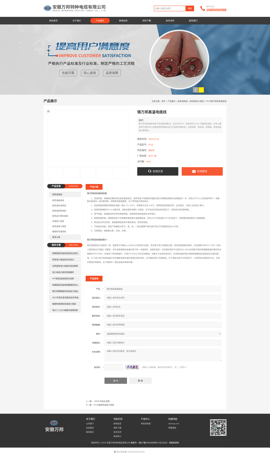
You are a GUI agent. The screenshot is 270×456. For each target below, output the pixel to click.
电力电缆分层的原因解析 (63, 272)
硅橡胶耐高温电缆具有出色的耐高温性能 (66, 253)
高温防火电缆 (58, 221)
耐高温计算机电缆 (60, 216)
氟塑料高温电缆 (59, 231)
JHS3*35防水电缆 (102, 401)
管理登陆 (172, 428)
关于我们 (77, 20)
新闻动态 (123, 20)
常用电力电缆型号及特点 (63, 259)
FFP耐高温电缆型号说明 (63, 278)
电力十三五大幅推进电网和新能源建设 (66, 310)
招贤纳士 (117, 436)
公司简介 (90, 423)
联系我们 (193, 20)
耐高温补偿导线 (59, 205)
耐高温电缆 (183, 101)
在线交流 (158, 171)
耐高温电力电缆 (197, 101)
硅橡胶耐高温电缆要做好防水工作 (66, 285)
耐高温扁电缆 (58, 200)
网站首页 (53, 20)
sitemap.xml (173, 423)
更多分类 (56, 237)
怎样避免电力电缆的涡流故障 (65, 266)
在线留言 (202, 171)
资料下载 (146, 20)
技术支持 (170, 20)
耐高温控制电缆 (59, 211)
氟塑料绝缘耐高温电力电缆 (64, 304)
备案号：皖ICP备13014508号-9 (145, 443)
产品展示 (100, 20)
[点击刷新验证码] (132, 367)
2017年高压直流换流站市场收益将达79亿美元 (66, 297)
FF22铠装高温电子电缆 (104, 405)
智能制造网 (174, 443)
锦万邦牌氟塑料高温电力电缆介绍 (66, 291)
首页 (163, 101)
